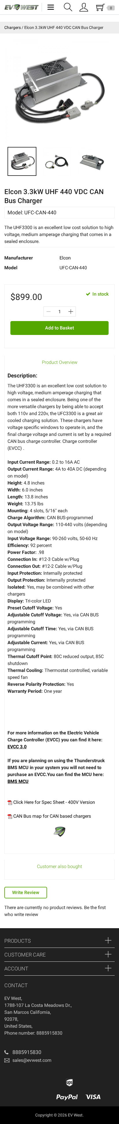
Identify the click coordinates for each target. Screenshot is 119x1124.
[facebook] (8, 1075)
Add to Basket (59, 328)
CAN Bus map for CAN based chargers (51, 816)
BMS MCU (18, 781)
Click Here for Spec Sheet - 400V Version (53, 802)
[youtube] (25, 1075)
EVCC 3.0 (17, 746)
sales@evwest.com (31, 1060)
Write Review (25, 892)
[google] (16, 1075)
